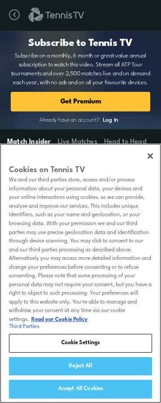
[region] (80, 273)
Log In (110, 120)
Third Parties (24, 326)
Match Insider (29, 142)
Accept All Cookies (80, 388)
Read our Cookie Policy (59, 319)
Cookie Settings (80, 342)
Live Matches (77, 142)
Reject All (80, 366)
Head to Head (125, 142)
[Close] (150, 156)
